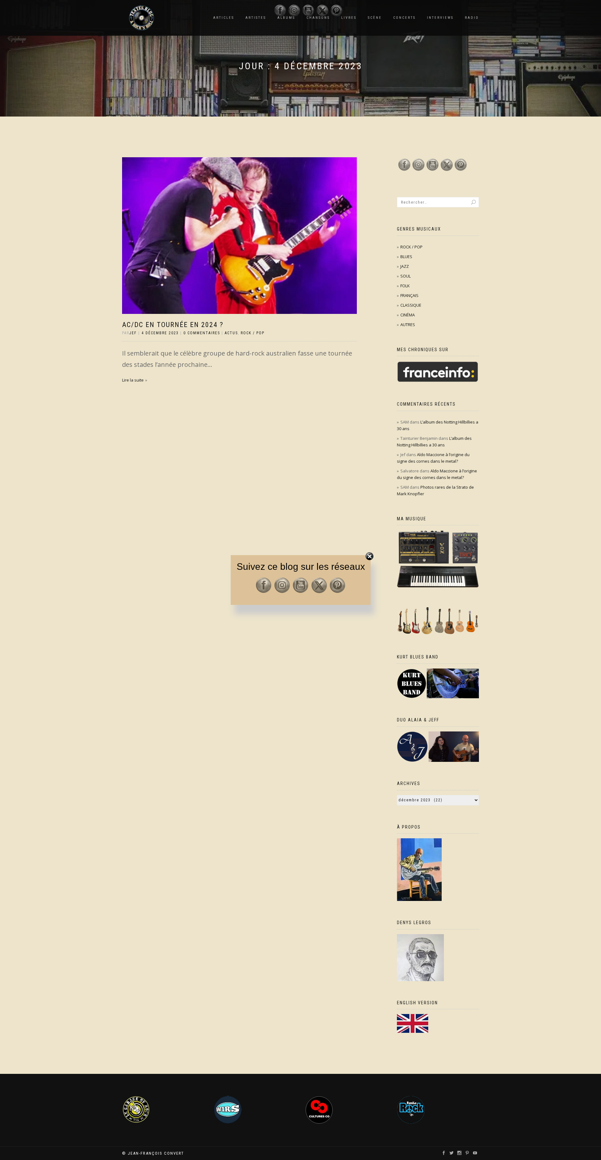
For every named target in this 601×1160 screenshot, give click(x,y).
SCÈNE (375, 18)
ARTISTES (255, 18)
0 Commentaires (201, 333)
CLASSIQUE (410, 305)
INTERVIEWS (440, 18)
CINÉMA (407, 315)
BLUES (406, 256)
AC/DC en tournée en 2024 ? (172, 325)
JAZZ (404, 266)
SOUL (405, 276)
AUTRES (407, 324)
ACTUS (231, 333)
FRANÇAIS (409, 295)
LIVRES (349, 18)
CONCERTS (404, 18)
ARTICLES (223, 18)
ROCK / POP (253, 333)
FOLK (405, 286)
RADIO (472, 18)
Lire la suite (133, 380)
